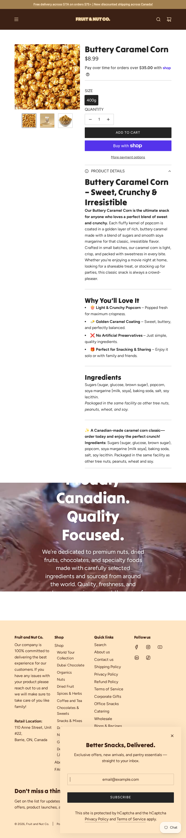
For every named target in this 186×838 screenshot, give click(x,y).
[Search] (158, 19)
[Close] (172, 735)
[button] (18, 77)
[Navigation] (16, 19)
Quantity (94, 109)
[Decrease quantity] (90, 119)
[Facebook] (136, 647)
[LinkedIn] (136, 657)
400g (91, 100)
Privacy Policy (96, 819)
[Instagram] (148, 647)
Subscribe (120, 797)
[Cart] (169, 19)
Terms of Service (131, 819)
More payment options (128, 157)
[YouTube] (160, 647)
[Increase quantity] (108, 119)
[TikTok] (148, 657)
